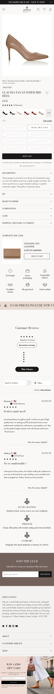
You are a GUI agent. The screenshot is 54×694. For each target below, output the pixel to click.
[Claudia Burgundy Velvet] (27, 112)
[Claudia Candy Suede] (34, 112)
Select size (27, 156)
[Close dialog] (52, 657)
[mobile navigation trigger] (3, 9)
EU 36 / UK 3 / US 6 (40, 127)
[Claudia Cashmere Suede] (41, 112)
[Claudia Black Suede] (5, 112)
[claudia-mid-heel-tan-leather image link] (27, 45)
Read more (10, 431)
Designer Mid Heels (32, 81)
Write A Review (27, 369)
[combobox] (42, 390)
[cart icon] (50, 9)
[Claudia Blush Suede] (20, 112)
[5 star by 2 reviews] (25, 352)
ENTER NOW (13, 682)
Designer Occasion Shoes (16, 81)
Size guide (47, 120)
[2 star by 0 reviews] (25, 359)
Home (4, 81)
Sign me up (45, 574)
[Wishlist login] (47, 93)
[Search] (38, 9)
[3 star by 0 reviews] (25, 357)
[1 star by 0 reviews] (25, 361)
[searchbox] (14, 383)
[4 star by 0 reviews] (25, 355)
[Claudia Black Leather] (12, 112)
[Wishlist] (44, 9)
